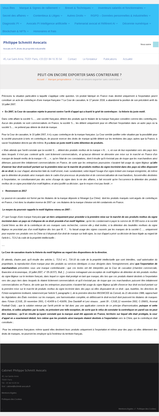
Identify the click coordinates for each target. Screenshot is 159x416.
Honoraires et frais (44, 31)
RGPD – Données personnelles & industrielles (119, 15)
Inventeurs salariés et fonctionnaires (120, 7)
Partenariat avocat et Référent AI (95, 23)
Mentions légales (9, 393)
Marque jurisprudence (59, 79)
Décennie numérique (135, 23)
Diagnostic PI (10, 23)
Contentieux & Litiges (46, 15)
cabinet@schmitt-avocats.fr (19, 386)
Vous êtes (8, 7)
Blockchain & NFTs (14, 31)
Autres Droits (75, 15)
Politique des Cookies (146, 408)
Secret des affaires (14, 15)
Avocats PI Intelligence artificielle (46, 23)
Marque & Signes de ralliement (38, 7)
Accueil (40, 79)
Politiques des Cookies (12, 399)
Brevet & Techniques (78, 7)
